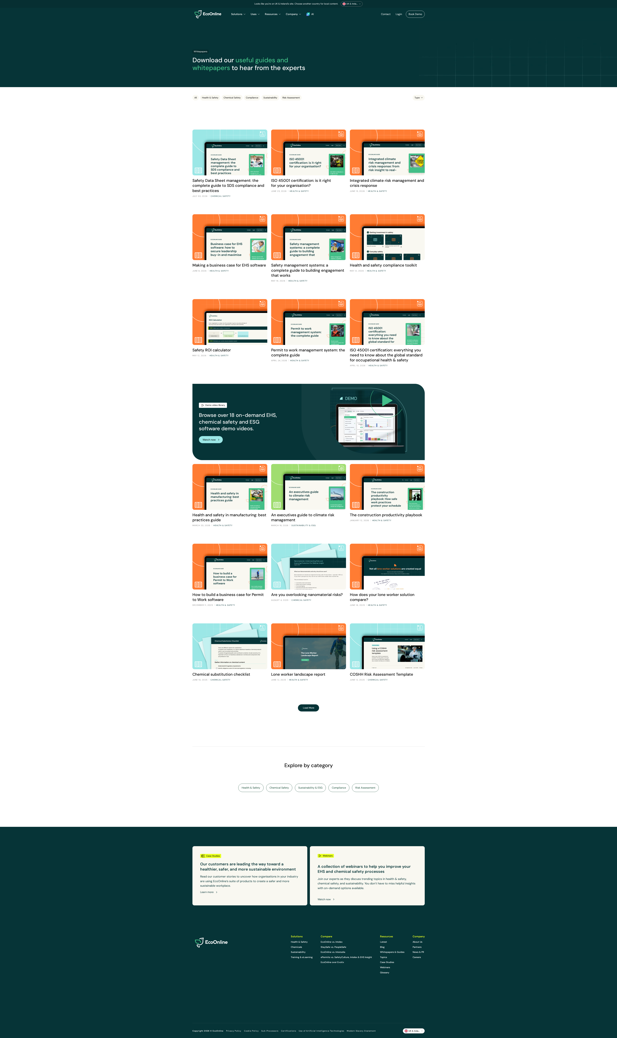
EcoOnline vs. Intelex (331, 941)
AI (312, 14)
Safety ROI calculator (211, 350)
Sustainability (270, 97)
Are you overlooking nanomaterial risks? (307, 594)
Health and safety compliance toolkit (383, 265)
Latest (383, 941)
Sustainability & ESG (310, 787)
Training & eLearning (302, 957)
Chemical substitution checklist (221, 674)
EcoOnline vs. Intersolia (333, 952)
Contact (386, 14)
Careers (417, 957)
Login (399, 14)
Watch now (209, 439)
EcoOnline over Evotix (332, 962)
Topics (383, 957)
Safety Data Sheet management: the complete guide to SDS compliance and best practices (228, 185)
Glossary (384, 972)
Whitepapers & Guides (392, 952)
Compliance (252, 97)
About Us (417, 941)
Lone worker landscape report (298, 674)
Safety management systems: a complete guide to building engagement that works (307, 270)
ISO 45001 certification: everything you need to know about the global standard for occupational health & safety (386, 355)
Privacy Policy (233, 1031)
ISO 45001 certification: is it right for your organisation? (301, 183)
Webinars (385, 967)
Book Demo (415, 14)
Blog (382, 947)
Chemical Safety (232, 97)
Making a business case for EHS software (229, 265)
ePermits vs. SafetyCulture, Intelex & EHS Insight (346, 957)
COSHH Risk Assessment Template (381, 674)
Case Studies (387, 962)
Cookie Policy (251, 1031)
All (195, 97)
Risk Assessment (291, 97)
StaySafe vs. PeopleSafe (333, 947)
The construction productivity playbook (386, 515)
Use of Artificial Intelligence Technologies (321, 1031)
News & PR (418, 952)
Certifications (288, 1031)
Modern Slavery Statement (361, 1031)
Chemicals (296, 947)
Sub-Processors (269, 1031)
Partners (417, 947)
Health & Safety (210, 97)
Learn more (207, 892)
